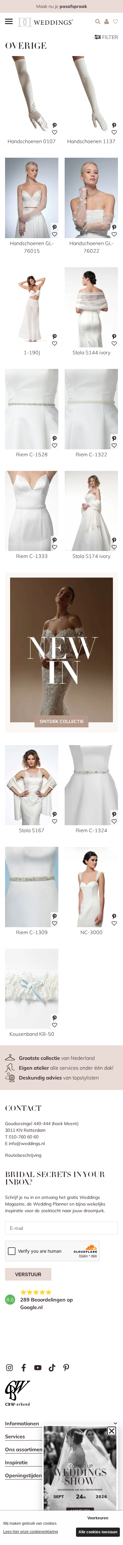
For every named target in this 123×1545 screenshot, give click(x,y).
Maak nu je (61, 6)
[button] (111, 1431)
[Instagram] (9, 1367)
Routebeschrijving (23, 1155)
